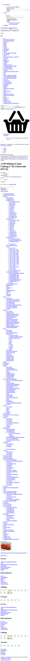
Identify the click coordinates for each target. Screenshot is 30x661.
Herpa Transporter (10, 352)
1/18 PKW (8, 445)
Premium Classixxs (7, 64)
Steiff (4, 96)
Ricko (7, 398)
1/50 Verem (9, 485)
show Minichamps (10, 429)
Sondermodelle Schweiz (12, 283)
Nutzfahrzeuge (9, 285)
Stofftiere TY (6, 100)
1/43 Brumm (9, 465)
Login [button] (5, 12)
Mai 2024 (11, 208)
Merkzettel (3, 578)
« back (5, 149)
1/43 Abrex (9, 462)
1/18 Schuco (9, 420)
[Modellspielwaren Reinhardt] (9, 28)
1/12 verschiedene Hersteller (10, 78)
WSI (4, 74)
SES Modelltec (9, 401)
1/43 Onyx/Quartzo (10, 478)
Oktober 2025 (12, 233)
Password (8, 18)
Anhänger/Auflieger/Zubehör (16, 336)
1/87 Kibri (5, 58)
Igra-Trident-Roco (10, 391)
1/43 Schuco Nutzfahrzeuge (12, 422)
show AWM (9, 406)
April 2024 (11, 207)
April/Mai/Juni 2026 (14, 241)
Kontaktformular (4, 568)
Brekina (5, 42)
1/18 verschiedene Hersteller (12, 499)
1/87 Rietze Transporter (11, 307)
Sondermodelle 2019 (14, 277)
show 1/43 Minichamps (14, 433)
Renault (11, 344)
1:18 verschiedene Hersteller (10, 76)
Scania (10, 346)
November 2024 (13, 216)
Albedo (8, 381)
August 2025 (12, 230)
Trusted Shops (4, 582)
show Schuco (9, 418)
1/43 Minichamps (10, 432)
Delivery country (10, 8)
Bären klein (6, 98)
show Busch (9, 367)
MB (10, 343)
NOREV (5, 62)
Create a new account (14, 22)
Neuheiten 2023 (10, 199)
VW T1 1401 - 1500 (14, 257)
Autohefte (8, 294)
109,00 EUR (3, 555)
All (4, 38)
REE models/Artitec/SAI (12, 397)
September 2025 (13, 232)
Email (7, 16)
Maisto (8, 519)
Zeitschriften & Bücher (8, 88)
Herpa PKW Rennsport (11, 351)
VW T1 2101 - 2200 (14, 266)
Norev (7, 393)
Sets (7, 293)
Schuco (5, 59)
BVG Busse (6, 49)
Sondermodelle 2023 (14, 281)
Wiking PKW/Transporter (12, 323)
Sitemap (2, 569)
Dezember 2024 (13, 217)
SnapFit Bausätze (10, 512)
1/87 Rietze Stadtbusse (11, 306)
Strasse (11, 434)
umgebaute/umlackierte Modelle (13, 402)
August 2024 (12, 212)
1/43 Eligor (9, 469)
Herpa (4, 46)
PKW (7, 286)
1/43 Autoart (9, 454)
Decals (5, 87)
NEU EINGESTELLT (8, 41)
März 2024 (11, 205)
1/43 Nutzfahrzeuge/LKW (12, 477)
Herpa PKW (9, 350)
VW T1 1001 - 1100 (14, 252)
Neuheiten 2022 (10, 356)
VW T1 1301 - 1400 (14, 256)
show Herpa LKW (13, 335)
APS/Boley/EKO (10, 383)
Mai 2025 (11, 226)
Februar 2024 (12, 204)
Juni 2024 (11, 209)
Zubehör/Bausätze (10, 373)
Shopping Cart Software (6, 657)
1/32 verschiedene (7, 82)
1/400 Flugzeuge (10, 510)
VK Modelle (6, 54)
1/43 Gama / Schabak (11, 470)
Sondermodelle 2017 (14, 274)
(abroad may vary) (17, 176)
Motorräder (6, 84)
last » (4, 152)
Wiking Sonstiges (10, 324)
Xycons (9, 658)
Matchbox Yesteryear (8, 94)
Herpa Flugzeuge (7, 83)
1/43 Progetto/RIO (10, 479)
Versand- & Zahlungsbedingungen (8, 561)
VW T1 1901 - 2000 (14, 264)
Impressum (3, 567)
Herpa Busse (9, 331)
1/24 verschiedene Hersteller (10, 75)
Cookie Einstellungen (5, 659)
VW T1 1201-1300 (13, 254)
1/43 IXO (8, 473)
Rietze (4, 43)
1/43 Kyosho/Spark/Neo (12, 474)
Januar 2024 (12, 203)
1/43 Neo (8, 475)
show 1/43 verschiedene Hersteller (14, 461)
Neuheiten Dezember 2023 (12, 314)
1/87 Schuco (9, 424)
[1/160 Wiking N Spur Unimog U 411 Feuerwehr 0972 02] (14, 158)
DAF (10, 339)
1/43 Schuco (9, 421)
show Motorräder (10, 515)
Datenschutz (3, 565)
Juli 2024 (11, 211)
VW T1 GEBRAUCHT (15, 270)
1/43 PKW (8, 446)
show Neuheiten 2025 (14, 220)
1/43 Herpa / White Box (11, 471)
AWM (4, 55)
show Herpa (9, 330)
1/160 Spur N (6, 80)
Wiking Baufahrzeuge (11, 316)
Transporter (9, 287)
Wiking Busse (9, 318)
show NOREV (9, 443)
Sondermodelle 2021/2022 (15, 279)
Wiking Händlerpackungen (12, 326)
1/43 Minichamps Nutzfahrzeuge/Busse (15, 437)
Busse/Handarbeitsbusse (12, 385)
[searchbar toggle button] (15, 30)
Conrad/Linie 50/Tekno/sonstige (10, 71)
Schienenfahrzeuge (10, 290)
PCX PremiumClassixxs (12, 245)
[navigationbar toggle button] (5, 30)
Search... (24, 107)
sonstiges (8, 354)
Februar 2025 (12, 222)
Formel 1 (5, 70)
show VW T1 (12, 248)
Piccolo (8, 425)
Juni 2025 (11, 228)
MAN (10, 342)
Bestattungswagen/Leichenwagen (11, 103)
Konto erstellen (4, 577)
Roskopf (8, 400)
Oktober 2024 (12, 215)
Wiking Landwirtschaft (11, 320)
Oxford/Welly (9, 395)
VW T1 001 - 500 (13, 249)
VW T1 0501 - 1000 (14, 250)
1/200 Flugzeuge (10, 508)
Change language (10, 7)
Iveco (10, 340)
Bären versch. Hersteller (9, 95)
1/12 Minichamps (10, 518)
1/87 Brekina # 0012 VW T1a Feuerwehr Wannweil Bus (14, 553)
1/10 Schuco (9, 516)
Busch (4, 51)
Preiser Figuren (6, 91)
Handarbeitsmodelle (11, 389)
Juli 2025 (11, 229)
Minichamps (6, 60)
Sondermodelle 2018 (14, 275)
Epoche (5, 47)
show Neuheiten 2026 (14, 238)
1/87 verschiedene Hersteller (10, 53)
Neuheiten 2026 (10, 237)
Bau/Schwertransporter (14, 338)
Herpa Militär (9, 355)
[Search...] (18, 107)
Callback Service (4, 584)
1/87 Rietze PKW (10, 303)
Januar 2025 (12, 221)
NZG (4, 72)
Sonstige (11, 347)
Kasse (2, 580)
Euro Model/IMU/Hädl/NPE (13, 388)
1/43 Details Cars (10, 467)
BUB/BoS (5, 50)
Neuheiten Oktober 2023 (12, 315)
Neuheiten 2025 (10, 219)
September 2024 (13, 213)
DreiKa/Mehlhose (10, 375)
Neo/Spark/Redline (10, 392)
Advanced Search (10, 108)
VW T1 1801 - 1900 (14, 262)
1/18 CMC (8, 495)
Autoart (5, 63)
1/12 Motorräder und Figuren (13, 440)
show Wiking (9, 311)
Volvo (10, 348)
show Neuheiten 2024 (14, 201)
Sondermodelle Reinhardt (12, 271)
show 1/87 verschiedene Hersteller (14, 380)
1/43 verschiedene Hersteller (10, 66)
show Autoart (9, 451)
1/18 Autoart (9, 453)
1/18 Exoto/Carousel (11, 496)
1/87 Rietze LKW (10, 302)
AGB (2, 563)
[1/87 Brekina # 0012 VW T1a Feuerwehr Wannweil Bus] (6, 550)
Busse (7, 289)
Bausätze (5, 86)
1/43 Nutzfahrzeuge (11, 449)
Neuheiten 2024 (10, 200)
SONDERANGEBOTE (9, 39)
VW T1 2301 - (12, 269)
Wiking (5, 45)
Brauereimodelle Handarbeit (12, 384)
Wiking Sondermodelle (11, 327)
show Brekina (9, 197)
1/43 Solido (9, 481)
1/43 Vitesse (9, 483)
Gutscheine (8, 567)
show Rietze (9, 298)
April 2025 (11, 225)
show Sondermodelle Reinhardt (16, 273)
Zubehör (8, 295)
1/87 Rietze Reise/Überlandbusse (14, 305)
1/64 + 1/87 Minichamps (12, 438)
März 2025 (11, 224)
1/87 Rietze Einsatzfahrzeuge (13, 301)
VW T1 (8, 246)
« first (4, 148)
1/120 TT (5, 79)
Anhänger (8, 291)
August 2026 (12, 244)
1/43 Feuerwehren (7, 67)
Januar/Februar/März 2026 (15, 240)
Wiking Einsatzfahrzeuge (12, 319)
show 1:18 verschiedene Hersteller (14, 494)
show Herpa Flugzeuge (11, 507)
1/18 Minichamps (10, 430)
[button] (6, 4)
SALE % (3, 581)
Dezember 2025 (13, 236)
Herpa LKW (9, 334)
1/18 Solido (9, 498)
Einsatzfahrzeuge (10, 368)
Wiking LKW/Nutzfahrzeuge (13, 322)
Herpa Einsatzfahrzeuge (11, 332)
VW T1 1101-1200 (13, 253)
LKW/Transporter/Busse (12, 369)
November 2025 (13, 234)
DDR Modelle (9, 387)
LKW (7, 409)
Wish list (5, 25)
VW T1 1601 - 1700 (14, 260)
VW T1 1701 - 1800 (14, 261)
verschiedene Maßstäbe (11, 520)
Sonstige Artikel (7, 101)
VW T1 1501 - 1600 (14, 258)
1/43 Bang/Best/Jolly (11, 463)
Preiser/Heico (9, 396)
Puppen (5, 99)
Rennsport (11, 436)
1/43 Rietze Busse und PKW (13, 299)
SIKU (4, 90)
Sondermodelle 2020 (14, 278)
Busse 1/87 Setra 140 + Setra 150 (11, 56)
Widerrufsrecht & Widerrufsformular (9, 564)
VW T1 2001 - (12, 265)
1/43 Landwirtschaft (8, 68)
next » (4, 150)
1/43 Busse (9, 466)
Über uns (3, 576)
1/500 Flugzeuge (10, 511)
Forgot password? (13, 24)
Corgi (4, 92)
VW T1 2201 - (12, 267)
